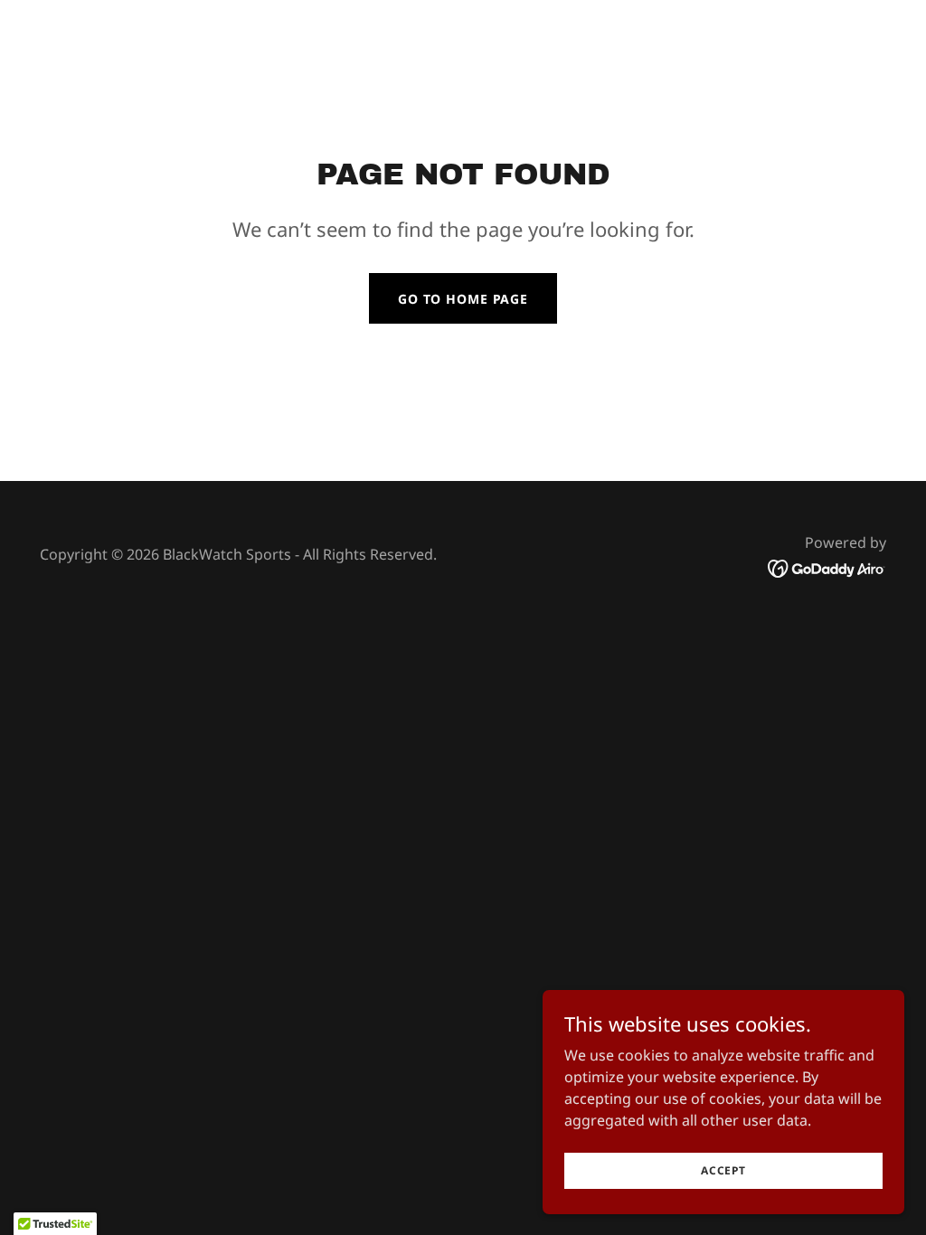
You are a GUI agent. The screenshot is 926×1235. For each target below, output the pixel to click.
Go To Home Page (463, 298)
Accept (723, 1170)
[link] (827, 567)
